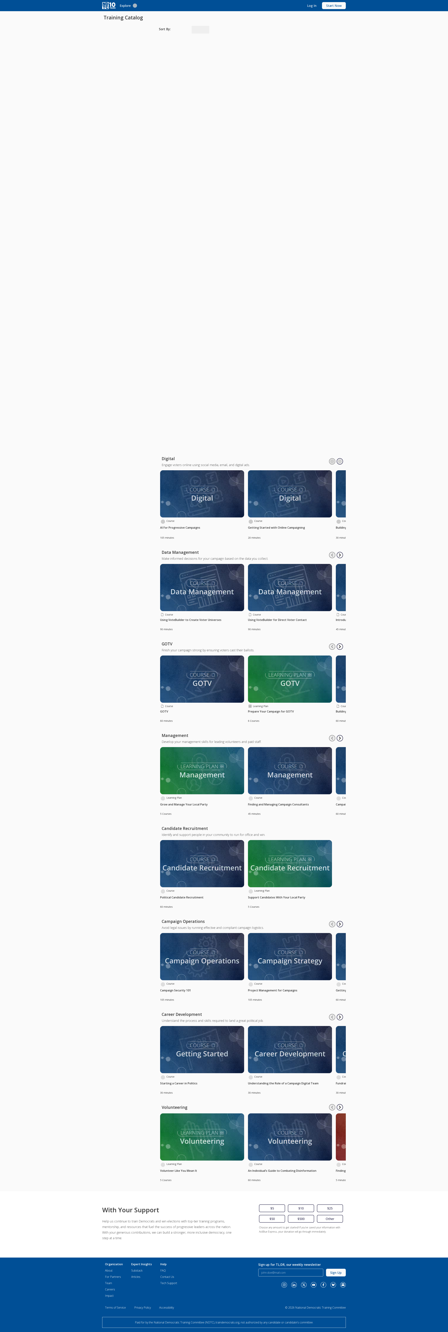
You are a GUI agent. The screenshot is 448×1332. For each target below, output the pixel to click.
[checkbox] (110, 39)
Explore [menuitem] (125, 5)
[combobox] (228, 30)
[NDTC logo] (108, 5)
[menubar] (128, 5)
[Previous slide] (332, 47)
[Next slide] (340, 47)
